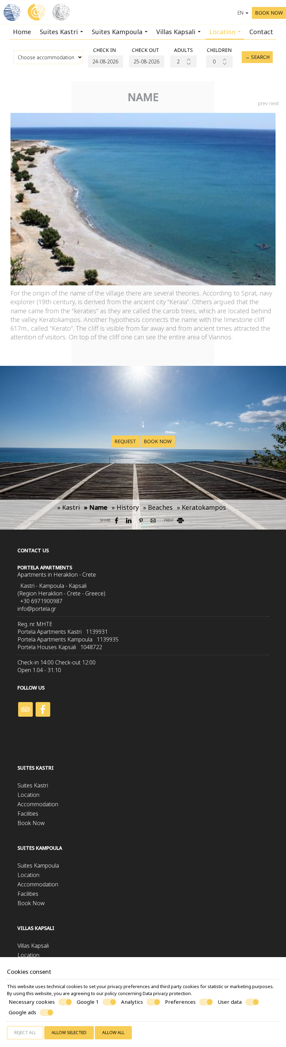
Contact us (33, 550)
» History (125, 507)
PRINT (169, 520)
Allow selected (69, 1033)
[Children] (219, 61)
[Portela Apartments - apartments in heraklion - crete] (36, 11)
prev (263, 103)
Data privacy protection (167, 993)
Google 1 (88, 1002)
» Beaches (158, 507)
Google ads (22, 1012)
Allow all (113, 1033)
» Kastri (68, 507)
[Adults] (183, 61)
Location (223, 32)
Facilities (27, 813)
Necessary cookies (32, 1002)
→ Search (257, 57)
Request (125, 441)
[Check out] (145, 61)
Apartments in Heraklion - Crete (56, 574)
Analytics (132, 1002)
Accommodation (37, 804)
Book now (158, 441)
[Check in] (104, 61)
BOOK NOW (269, 12)
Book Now (31, 823)
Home (22, 32)
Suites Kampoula (118, 32)
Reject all (25, 1033)
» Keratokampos (201, 507)
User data (230, 1002)
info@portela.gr (36, 609)
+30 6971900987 (41, 601)
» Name (95, 507)
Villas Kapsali (176, 32)
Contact (261, 32)
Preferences (180, 1002)
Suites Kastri (60, 32)
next (274, 103)
